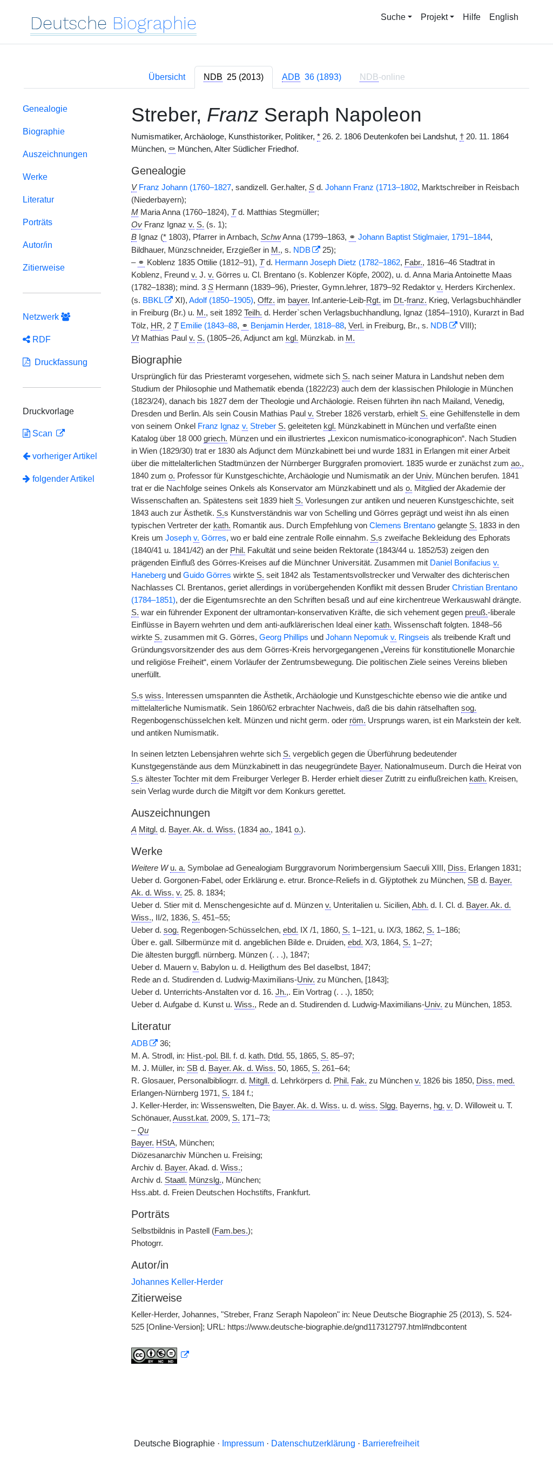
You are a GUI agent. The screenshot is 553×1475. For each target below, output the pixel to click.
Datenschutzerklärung (313, 1443)
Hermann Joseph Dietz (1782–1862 (337, 262)
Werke (35, 176)
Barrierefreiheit (390, 1443)
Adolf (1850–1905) (221, 300)
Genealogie (45, 108)
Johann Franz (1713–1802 (371, 187)
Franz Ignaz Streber (237, 426)
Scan (42, 433)
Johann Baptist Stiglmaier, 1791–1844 (424, 237)
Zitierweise (44, 267)
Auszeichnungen (55, 154)
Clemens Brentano (402, 525)
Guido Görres (207, 575)
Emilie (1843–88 (208, 325)
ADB (139, 1043)
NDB (302, 250)
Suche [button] (393, 17)
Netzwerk (42, 316)
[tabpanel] (276, 736)
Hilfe (472, 17)
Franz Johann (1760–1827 (185, 187)
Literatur (38, 199)
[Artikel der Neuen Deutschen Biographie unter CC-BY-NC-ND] (160, 1355)
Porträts (37, 222)
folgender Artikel (62, 478)
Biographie (44, 131)
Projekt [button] (434, 17)
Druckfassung (58, 362)
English (503, 17)
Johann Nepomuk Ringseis (377, 637)
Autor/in (37, 245)
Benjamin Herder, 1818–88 (297, 325)
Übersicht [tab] (167, 77)
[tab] (233, 77)
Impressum (243, 1443)
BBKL (153, 300)
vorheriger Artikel (64, 456)
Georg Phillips (283, 637)
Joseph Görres (195, 538)
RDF (40, 339)
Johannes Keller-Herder (177, 1282)
